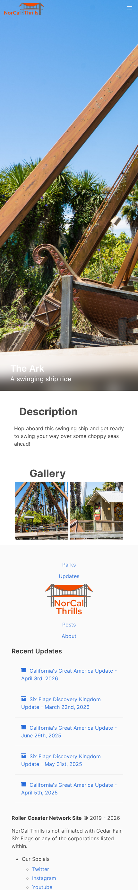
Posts (69, 624)
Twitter (40, 869)
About (69, 636)
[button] (129, 8)
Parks (69, 564)
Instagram (44, 878)
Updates (69, 576)
